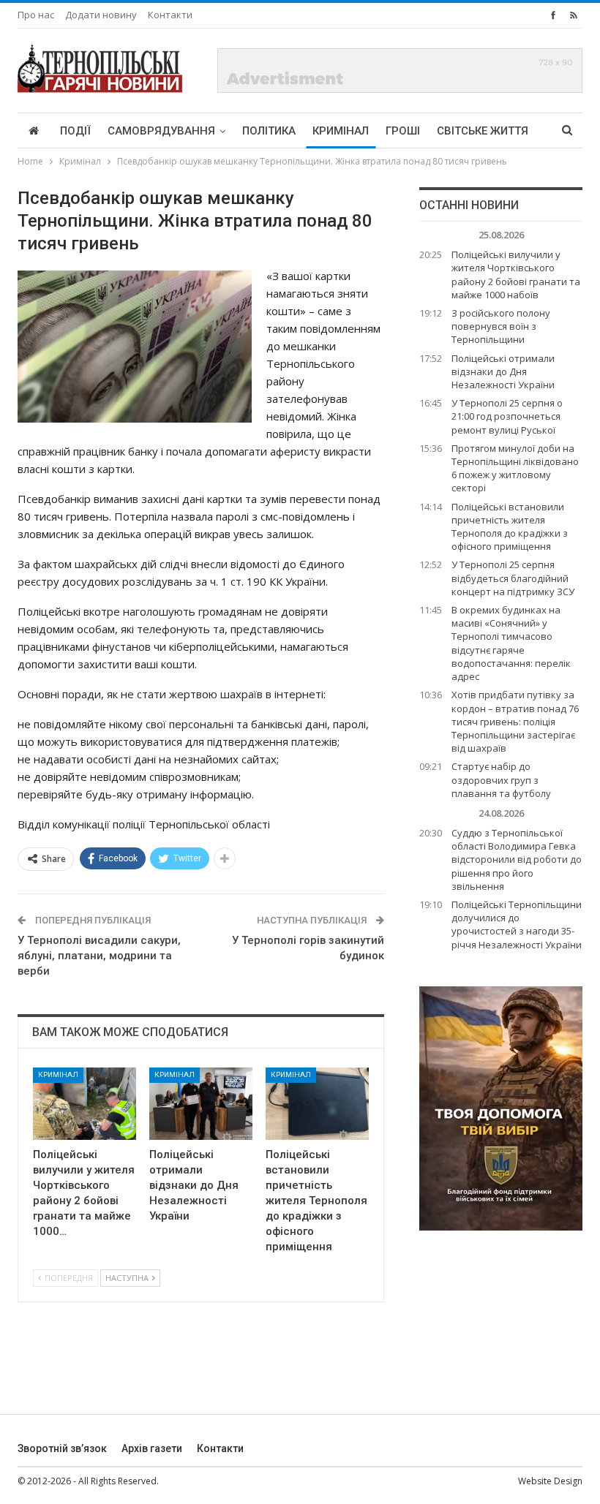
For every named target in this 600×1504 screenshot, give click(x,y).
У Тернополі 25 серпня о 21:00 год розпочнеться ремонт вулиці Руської (507, 416)
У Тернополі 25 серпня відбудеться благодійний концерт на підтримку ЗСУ (512, 577)
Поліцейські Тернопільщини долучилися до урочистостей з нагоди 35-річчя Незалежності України (516, 924)
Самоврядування (161, 130)
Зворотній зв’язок (62, 1448)
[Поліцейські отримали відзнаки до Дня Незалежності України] (200, 1103)
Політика (269, 130)
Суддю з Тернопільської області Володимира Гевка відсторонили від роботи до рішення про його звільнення (516, 859)
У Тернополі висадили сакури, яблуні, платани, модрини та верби (99, 956)
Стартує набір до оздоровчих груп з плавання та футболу (501, 779)
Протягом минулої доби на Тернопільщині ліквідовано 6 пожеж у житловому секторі (515, 468)
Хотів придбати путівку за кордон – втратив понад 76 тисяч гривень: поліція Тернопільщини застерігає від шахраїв (515, 721)
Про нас (36, 14)
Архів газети (151, 1448)
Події (75, 130)
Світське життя (482, 130)
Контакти (170, 14)
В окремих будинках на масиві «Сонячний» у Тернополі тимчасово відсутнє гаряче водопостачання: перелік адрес (511, 643)
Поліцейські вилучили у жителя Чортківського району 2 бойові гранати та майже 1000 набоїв (515, 274)
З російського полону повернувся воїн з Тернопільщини (500, 326)
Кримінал (340, 130)
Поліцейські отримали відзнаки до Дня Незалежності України (503, 371)
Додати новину (101, 14)
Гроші (403, 130)
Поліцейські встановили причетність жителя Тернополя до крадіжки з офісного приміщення (509, 526)
